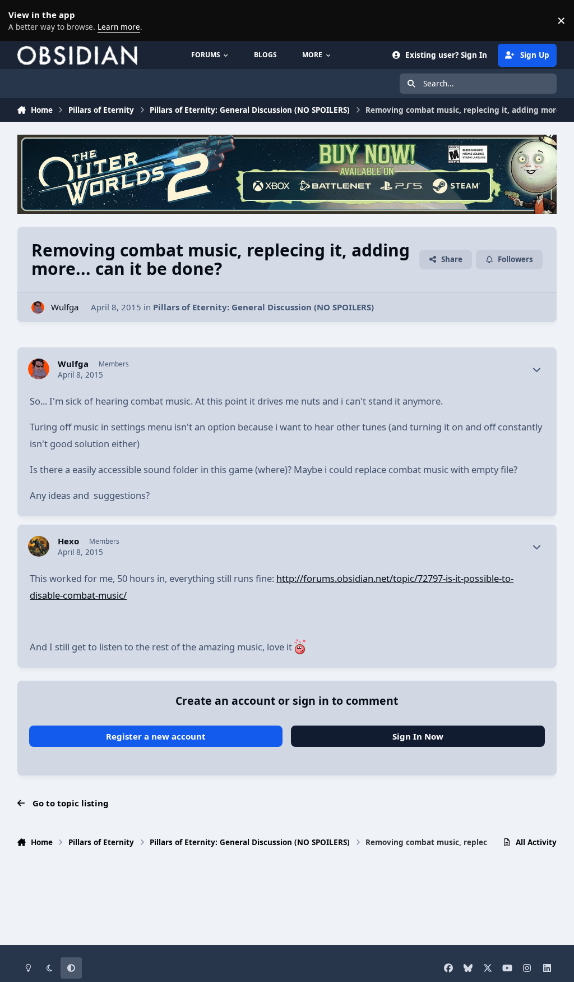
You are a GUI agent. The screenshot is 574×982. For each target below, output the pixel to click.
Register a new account (156, 736)
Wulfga (64, 307)
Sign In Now (417, 736)
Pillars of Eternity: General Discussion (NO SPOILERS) (263, 307)
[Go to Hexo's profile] (38, 546)
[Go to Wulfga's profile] (37, 307)
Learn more (22, 20)
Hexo (68, 541)
